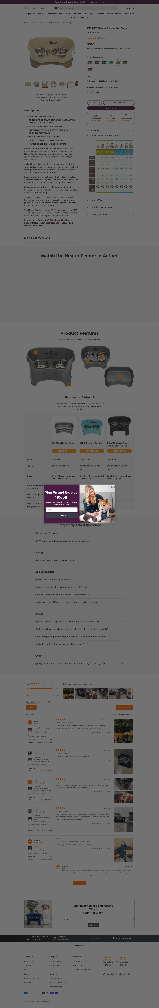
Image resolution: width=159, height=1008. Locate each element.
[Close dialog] (113, 486)
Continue (62, 515)
